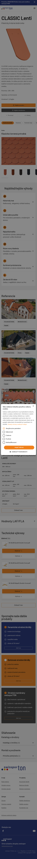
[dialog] (18, 429)
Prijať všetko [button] (19, 447)
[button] (18, 452)
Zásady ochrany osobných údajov (17, 424)
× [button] (33, 406)
